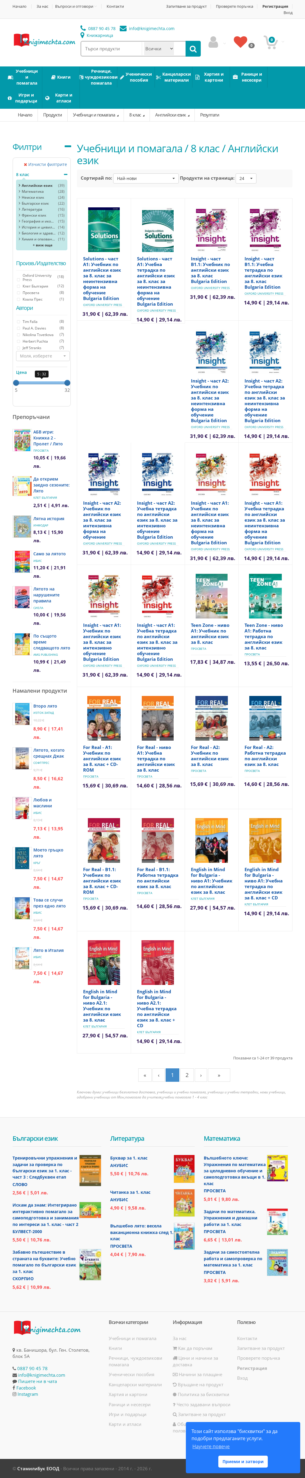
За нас (42, 6)
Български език (35, 203)
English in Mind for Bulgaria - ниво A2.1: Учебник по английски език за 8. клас (102, 1006)
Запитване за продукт (186, 6)
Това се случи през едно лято (49, 903)
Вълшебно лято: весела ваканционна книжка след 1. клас (141, 1232)
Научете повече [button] (211, 1446)
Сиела (38, 608)
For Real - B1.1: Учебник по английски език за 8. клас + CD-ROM (102, 880)
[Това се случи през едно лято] (22, 908)
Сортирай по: (96, 178)
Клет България (45, 497)
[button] (43, 356)
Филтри (27, 146)
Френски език (34, 215)
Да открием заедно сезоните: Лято (51, 485)
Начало (20, 6)
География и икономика (38, 221)
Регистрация (275, 6)
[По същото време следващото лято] (22, 644)
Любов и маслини (42, 803)
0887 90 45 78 (101, 28)
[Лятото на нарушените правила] (22, 597)
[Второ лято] (22, 714)
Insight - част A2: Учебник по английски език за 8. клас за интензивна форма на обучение (102, 520)
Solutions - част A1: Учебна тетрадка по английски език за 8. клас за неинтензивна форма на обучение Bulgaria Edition (156, 281)
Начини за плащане (200, 1374)
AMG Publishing (45, 654)
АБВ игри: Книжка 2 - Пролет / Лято (48, 438)
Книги (115, 1348)
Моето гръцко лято (48, 853)
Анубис (119, 1165)
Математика (33, 191)
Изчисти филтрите (47, 164)
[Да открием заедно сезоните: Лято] (22, 486)
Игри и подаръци (128, 1414)
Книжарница (99, 35)
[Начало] (44, 40)
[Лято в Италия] (22, 958)
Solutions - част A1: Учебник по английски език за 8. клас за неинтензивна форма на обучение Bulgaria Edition (102, 278)
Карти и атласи (125, 1424)
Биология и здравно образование (38, 233)
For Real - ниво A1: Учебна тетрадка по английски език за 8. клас (156, 758)
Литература (32, 209)
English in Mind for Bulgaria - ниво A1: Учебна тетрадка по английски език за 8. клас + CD (264, 883)
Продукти (52, 115)
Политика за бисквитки (203, 1394)
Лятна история (48, 518)
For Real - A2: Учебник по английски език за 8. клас (210, 755)
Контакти (115, 6)
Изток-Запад (43, 713)
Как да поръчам (194, 1348)
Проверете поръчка (234, 6)
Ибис (37, 561)
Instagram (28, 1394)
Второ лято (45, 706)
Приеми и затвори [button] (243, 1461)
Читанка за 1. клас (130, 1192)
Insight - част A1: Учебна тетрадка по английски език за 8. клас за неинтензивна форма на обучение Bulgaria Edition (265, 522)
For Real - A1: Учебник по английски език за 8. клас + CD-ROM (102, 758)
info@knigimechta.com (41, 1375)
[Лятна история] (22, 526)
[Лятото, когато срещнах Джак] (22, 758)
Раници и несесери (130, 1404)
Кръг (37, 863)
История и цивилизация (38, 227)
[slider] (16, 383)
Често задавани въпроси (203, 1404)
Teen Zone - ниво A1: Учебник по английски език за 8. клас (210, 633)
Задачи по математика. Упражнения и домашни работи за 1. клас (230, 1218)
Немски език (33, 197)
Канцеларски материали (135, 1384)
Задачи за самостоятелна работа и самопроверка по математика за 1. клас (233, 1258)
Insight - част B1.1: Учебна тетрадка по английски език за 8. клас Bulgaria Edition (263, 273)
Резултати (209, 115)
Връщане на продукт (200, 1384)
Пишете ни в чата (37, 1381)
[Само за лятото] (22, 562)
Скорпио (23, 1278)
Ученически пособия (131, 1374)
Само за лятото (49, 554)
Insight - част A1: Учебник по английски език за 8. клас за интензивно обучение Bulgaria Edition (102, 642)
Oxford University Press (102, 305)
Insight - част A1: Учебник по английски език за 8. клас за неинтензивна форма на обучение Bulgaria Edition (210, 522)
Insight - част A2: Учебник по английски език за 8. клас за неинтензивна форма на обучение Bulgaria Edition (210, 400)
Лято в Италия (48, 950)
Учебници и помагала (94, 115)
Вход (288, 12)
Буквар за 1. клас (128, 1158)
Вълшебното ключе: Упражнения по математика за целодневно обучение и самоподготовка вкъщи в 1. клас (235, 1170)
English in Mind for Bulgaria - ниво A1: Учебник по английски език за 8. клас (211, 880)
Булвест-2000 (27, 1231)
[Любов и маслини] (22, 808)
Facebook (26, 1388)
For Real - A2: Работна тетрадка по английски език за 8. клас (265, 755)
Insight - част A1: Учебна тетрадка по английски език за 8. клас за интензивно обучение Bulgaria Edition (157, 642)
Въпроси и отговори (74, 6)
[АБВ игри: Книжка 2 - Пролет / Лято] (22, 440)
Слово (20, 1184)
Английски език (171, 115)
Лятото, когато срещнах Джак (49, 753)
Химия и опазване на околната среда (38, 239)
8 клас (135, 115)
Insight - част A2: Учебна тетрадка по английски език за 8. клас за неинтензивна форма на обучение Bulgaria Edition (265, 400)
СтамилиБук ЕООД (38, 1468)
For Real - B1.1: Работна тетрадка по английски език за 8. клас (157, 877)
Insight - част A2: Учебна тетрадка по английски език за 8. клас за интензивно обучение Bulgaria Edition (157, 520)
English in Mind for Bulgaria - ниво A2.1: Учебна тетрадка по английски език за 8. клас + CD (157, 1008)
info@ (151, 28)
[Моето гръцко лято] (22, 858)
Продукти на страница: (207, 178)
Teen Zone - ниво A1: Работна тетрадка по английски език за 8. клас (264, 636)
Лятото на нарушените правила (46, 595)
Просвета (41, 450)
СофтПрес (41, 763)
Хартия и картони (128, 1394)
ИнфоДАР (40, 525)
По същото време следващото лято (51, 642)
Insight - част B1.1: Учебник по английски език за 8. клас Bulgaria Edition (210, 270)
